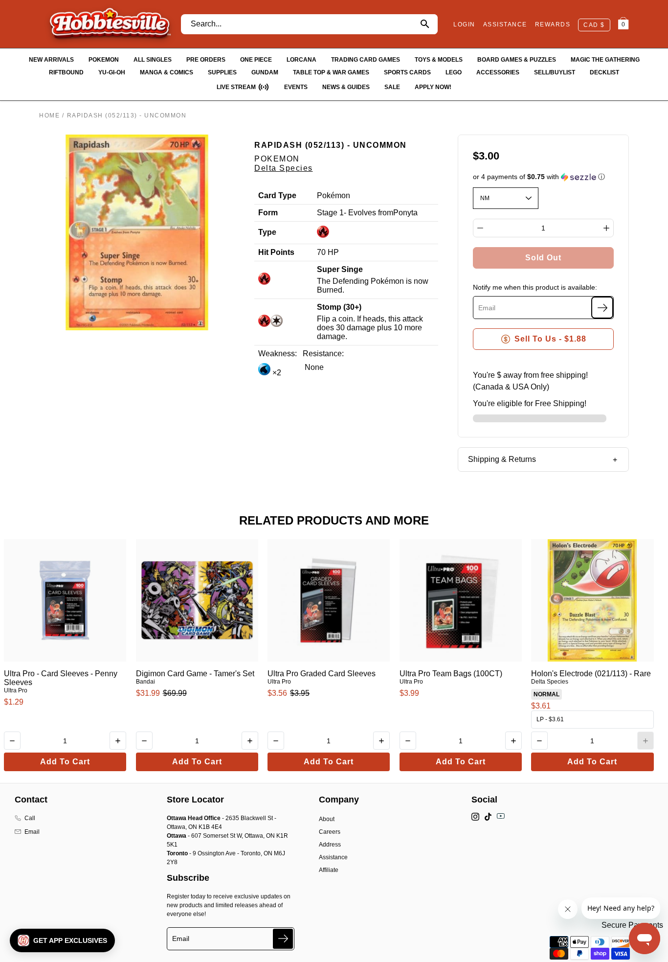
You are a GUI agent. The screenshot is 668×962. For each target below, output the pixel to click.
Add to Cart (65, 761)
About (326, 819)
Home (49, 115)
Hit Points (276, 252)
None (313, 367)
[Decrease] (480, 228)
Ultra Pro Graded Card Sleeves (321, 673)
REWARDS (553, 24)
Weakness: (277, 353)
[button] (543, 177)
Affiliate (328, 870)
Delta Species (283, 168)
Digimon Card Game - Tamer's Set (195, 673)
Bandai (145, 681)
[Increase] (606, 228)
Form (268, 212)
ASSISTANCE (505, 24)
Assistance (333, 857)
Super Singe (340, 269)
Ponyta (405, 212)
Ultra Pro (15, 690)
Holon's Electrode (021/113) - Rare (591, 673)
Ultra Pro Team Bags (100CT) (451, 673)
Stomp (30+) (339, 307)
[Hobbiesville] (109, 24)
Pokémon (333, 195)
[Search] (425, 24)
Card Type (277, 195)
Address (330, 844)
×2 (275, 372)
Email (32, 831)
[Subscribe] (602, 308)
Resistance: (323, 353)
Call (29, 818)
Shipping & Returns (502, 459)
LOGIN (464, 24)
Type (267, 232)
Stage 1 (330, 212)
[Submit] (283, 939)
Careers (329, 831)
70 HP (328, 252)
